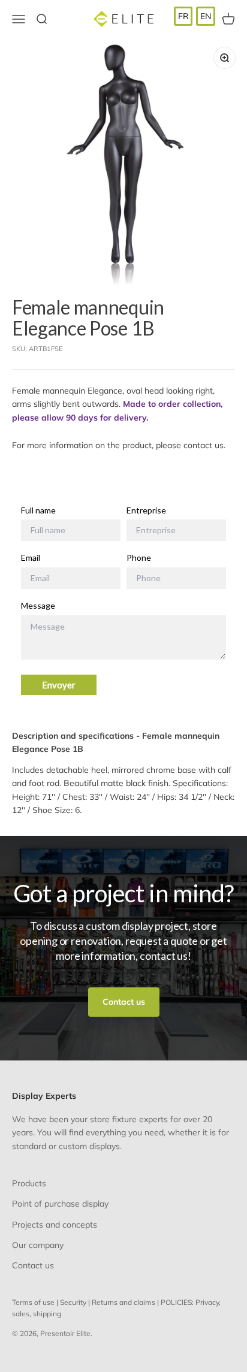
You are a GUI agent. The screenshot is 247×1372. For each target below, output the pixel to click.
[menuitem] (183, 16)
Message (38, 606)
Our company (38, 1245)
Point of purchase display (60, 1203)
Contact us (124, 1001)
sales (20, 1313)
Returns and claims (123, 1302)
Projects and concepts (54, 1224)
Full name (38, 510)
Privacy (207, 1302)
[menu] (194, 16)
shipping (47, 1313)
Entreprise (146, 510)
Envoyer (59, 684)
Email (30, 558)
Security (73, 1302)
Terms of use (33, 1302)
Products (29, 1183)
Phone (138, 558)
